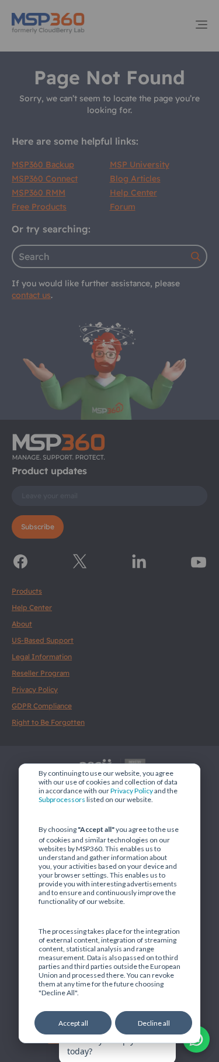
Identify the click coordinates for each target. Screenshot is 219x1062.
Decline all (154, 1023)
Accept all (73, 1023)
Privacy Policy (131, 790)
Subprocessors (62, 799)
